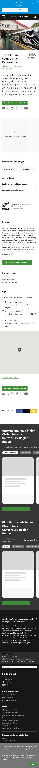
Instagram (8, 680)
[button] (3, 17)
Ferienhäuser (17, 546)
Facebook (8, 682)
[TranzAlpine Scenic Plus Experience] (32, 56)
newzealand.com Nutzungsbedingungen (17, 643)
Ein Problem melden (9, 700)
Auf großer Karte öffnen (10, 377)
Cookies (5, 726)
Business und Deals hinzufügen (13, 715)
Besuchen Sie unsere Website (15, 103)
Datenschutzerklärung (9, 723)
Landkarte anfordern (9, 695)
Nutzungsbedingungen (10, 720)
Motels (6, 546)
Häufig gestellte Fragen (10, 710)
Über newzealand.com (10, 712)
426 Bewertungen (18, 209)
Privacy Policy (29, 755)
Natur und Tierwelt (10, 452)
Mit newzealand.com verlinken (12, 718)
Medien (4, 738)
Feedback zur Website (9, 697)
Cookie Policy (6, 757)
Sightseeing (26, 452)
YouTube (8, 685)
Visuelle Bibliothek (8, 741)
